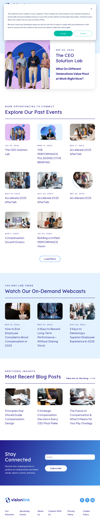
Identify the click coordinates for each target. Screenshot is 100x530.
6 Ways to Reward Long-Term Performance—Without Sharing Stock (48, 337)
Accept (63, 33)
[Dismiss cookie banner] (91, 9)
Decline (83, 33)
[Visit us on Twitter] (87, 500)
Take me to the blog (77, 378)
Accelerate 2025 (80, 198)
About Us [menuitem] (41, 513)
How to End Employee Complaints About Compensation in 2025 (16, 337)
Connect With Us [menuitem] (54, 513)
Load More (50, 259)
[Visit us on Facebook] (82, 500)
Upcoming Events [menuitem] (25, 513)
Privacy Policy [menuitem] (71, 513)
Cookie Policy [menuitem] (86, 513)
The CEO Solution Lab (69, 58)
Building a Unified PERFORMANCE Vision (48, 242)
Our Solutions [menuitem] (9, 513)
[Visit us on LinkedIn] (92, 500)
